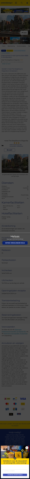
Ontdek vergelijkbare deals (15, 243)
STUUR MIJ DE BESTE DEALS (15, 475)
